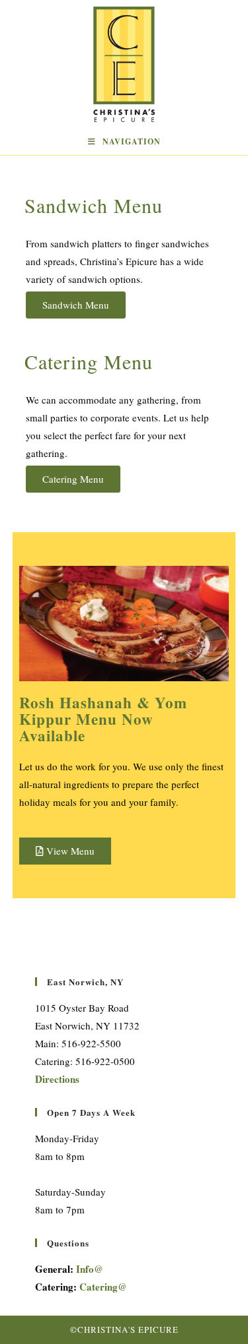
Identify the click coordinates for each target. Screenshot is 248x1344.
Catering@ (103, 1286)
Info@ (89, 1269)
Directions (57, 1079)
